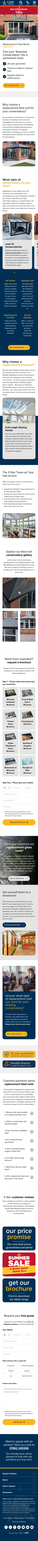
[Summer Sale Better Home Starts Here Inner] (19, 1264)
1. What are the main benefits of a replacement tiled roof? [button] (16, 1113)
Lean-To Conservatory (13, 253)
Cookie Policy (30, 1518)
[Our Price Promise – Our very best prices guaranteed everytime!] (19, 1238)
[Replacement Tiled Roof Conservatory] (10, 626)
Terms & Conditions (19, 1522)
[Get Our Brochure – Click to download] (19, 1290)
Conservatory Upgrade (27, 1366)
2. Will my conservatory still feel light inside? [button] (15, 1122)
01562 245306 (19, 1448)
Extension (27, 1371)
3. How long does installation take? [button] (16, 1131)
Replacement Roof (27, 1376)
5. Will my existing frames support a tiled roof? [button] (15, 1150)
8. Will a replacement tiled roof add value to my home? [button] (17, 1177)
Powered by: (13, 1533)
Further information (10, 1383)
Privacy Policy (19, 1518)
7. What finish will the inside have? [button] (15, 1168)
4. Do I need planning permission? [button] (13, 1140)
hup (11, 1376)
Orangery (10, 1371)
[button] (11, 85)
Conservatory (10, 1366)
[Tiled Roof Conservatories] (19, 593)
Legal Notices (8, 1518)
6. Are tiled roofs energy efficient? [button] (14, 1159)
